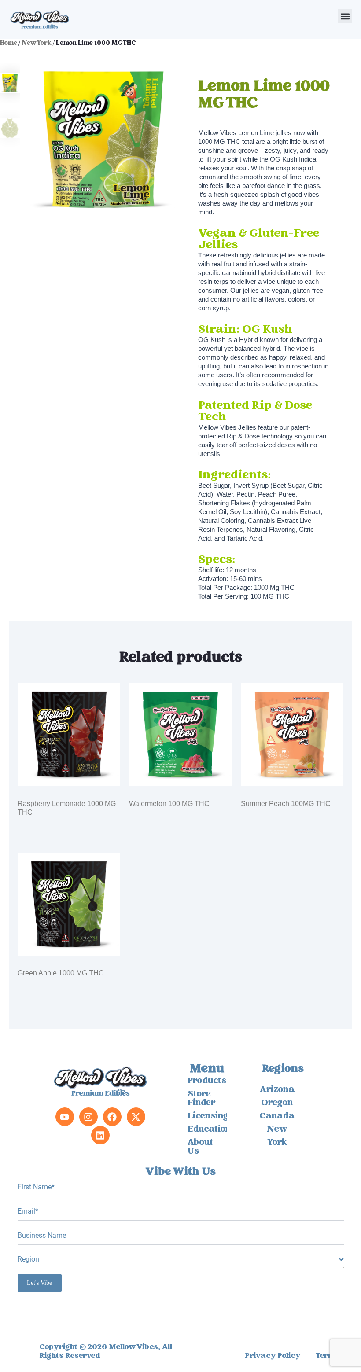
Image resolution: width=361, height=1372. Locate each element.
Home (8, 43)
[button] (345, 16)
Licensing (207, 1116)
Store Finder (201, 1099)
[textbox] (178, 1259)
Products (207, 1081)
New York (37, 43)
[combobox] (181, 1259)
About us (200, 1148)
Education (207, 1130)
